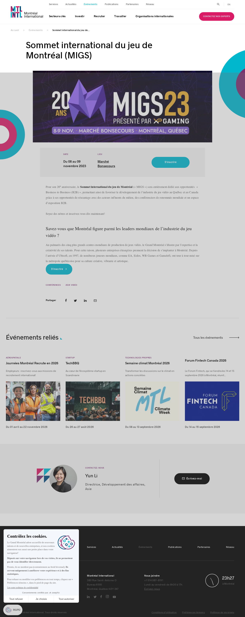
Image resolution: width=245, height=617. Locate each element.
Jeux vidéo (71, 285)
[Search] (218, 4)
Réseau (150, 4)
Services (53, 4)
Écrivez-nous (152, 588)
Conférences (53, 285)
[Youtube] (114, 597)
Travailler (120, 16)
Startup (70, 358)
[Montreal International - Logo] (27, 12)
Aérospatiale (13, 358)
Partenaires (132, 4)
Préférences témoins (193, 612)
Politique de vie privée (222, 612)
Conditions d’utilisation (164, 612)
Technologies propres (138, 358)
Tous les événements (208, 337)
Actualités (70, 4)
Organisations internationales (154, 16)
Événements (90, 4)
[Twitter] (95, 597)
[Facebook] (101, 596)
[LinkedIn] (88, 597)
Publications (111, 4)
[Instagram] (107, 596)
